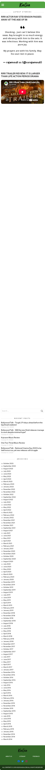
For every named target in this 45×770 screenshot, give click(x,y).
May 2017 (7, 662)
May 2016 (7, 690)
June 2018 (7, 628)
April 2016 (7, 693)
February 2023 (8, 484)
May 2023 (7, 476)
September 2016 (9, 680)
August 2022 (8, 499)
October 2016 (8, 677)
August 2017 (8, 654)
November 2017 (9, 646)
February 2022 (8, 515)
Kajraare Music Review (10, 438)
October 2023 (8, 463)
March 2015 (7, 726)
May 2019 (7, 600)
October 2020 (8, 556)
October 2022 (8, 494)
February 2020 (8, 577)
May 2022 (7, 507)
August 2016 (8, 682)
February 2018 (8, 639)
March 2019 (7, 605)
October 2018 (8, 618)
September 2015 (9, 711)
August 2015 (8, 713)
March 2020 (7, 574)
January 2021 (8, 548)
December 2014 (9, 734)
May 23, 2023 (22, 65)
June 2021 (7, 535)
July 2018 (6, 626)
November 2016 (9, 675)
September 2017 (9, 652)
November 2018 (9, 615)
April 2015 (7, 724)
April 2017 (7, 664)
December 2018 (9, 613)
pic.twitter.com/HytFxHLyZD (22, 57)
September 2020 (9, 559)
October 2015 (8, 708)
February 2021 (8, 546)
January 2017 (8, 670)
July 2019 (6, 595)
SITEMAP (22, 756)
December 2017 (9, 644)
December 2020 (9, 551)
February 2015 (8, 729)
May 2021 (7, 538)
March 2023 (7, 481)
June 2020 (7, 566)
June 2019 (7, 597)
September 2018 (9, 621)
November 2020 (9, 554)
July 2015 (6, 716)
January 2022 (8, 517)
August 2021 (8, 530)
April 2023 (7, 479)
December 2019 (9, 582)
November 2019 (9, 585)
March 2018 (7, 636)
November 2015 (9, 706)
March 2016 (7, 695)
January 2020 (8, 579)
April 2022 (7, 510)
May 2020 (7, 569)
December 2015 (9, 703)
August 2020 (8, 561)
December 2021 (9, 520)
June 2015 (7, 719)
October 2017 (8, 649)
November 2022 (9, 492)
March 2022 (7, 512)
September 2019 (9, 590)
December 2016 (9, 672)
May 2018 (7, 631)
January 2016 (8, 700)
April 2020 (7, 572)
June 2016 (7, 688)
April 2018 (7, 633)
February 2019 (8, 608)
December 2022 (9, 489)
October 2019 (8, 587)
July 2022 (7, 502)
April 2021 (7, 541)
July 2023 (7, 471)
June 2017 (7, 659)
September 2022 (9, 497)
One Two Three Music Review (13, 443)
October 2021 (8, 525)
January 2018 (8, 641)
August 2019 (8, 592)
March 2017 (7, 667)
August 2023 (8, 469)
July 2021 (6, 533)
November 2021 (9, 523)
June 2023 (7, 474)
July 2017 (6, 657)
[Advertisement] (22, 132)
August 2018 (8, 623)
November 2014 (9, 737)
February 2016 (8, 698)
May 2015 (7, 721)
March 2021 (7, 543)
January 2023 (8, 487)
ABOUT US (9, 756)
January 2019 (8, 610)
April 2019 (7, 603)
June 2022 (7, 505)
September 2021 (9, 528)
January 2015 (8, 731)
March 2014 (7, 739)
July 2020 (7, 564)
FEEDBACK (36, 756)
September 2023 (9, 466)
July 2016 (6, 685)
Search (42, 411)
